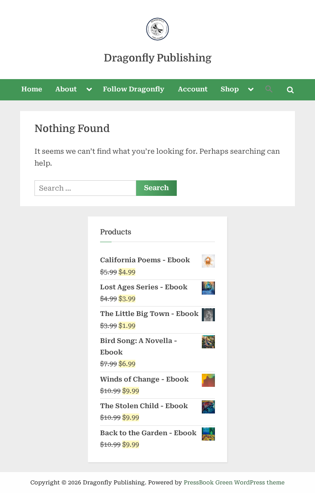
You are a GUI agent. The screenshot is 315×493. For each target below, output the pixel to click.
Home (31, 89)
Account (193, 89)
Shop (230, 89)
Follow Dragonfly (133, 89)
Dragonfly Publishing (158, 58)
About (66, 89)
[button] (269, 90)
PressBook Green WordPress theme (234, 482)
